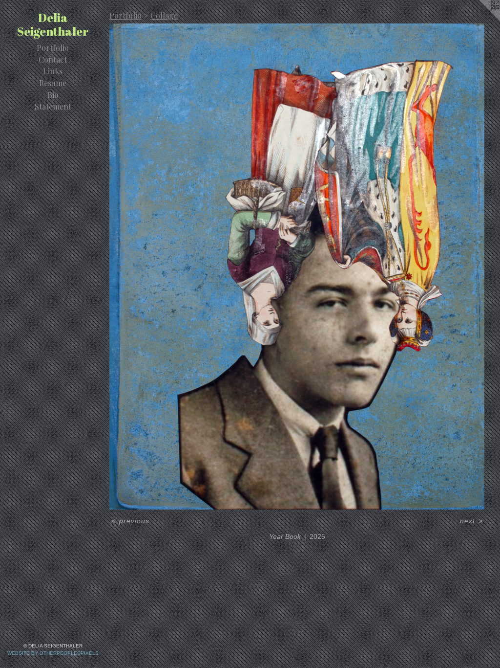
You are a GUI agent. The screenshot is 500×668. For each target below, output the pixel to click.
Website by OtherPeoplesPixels (53, 653)
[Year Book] (296, 266)
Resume (52, 83)
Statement (53, 106)
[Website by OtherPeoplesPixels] (480, 19)
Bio (53, 94)
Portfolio (53, 48)
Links (52, 71)
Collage (164, 15)
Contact (53, 59)
